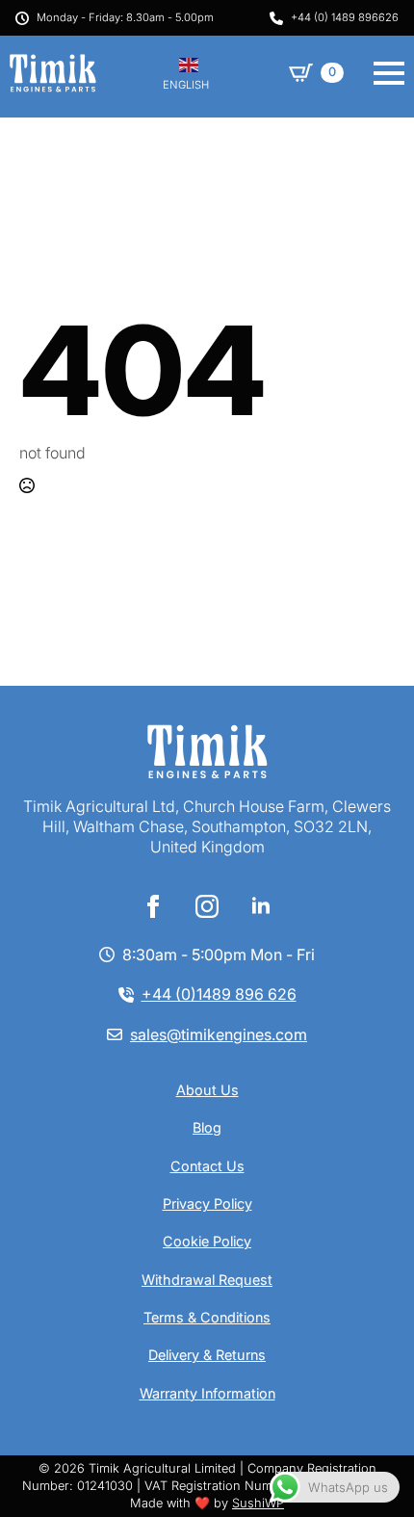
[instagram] (207, 906)
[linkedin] (261, 906)
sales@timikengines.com (218, 1034)
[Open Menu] (389, 73)
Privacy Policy (207, 1203)
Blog (207, 1127)
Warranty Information (207, 1393)
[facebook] (153, 906)
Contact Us (207, 1166)
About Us (207, 1090)
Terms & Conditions (207, 1317)
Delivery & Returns (207, 1355)
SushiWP (258, 1503)
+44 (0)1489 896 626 (219, 994)
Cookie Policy (207, 1241)
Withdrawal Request (207, 1279)
